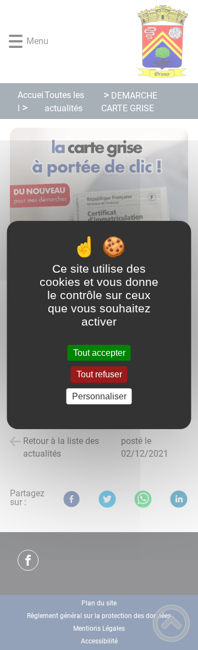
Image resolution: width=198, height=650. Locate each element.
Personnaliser (99, 396)
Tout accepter (99, 353)
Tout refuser (99, 375)
